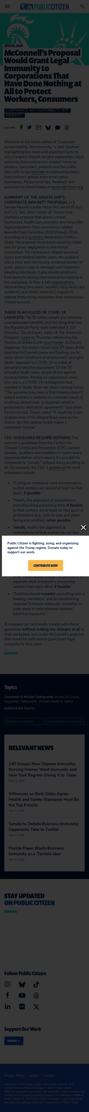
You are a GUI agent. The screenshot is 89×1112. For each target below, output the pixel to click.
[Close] (83, 527)
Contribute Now (45, 565)
